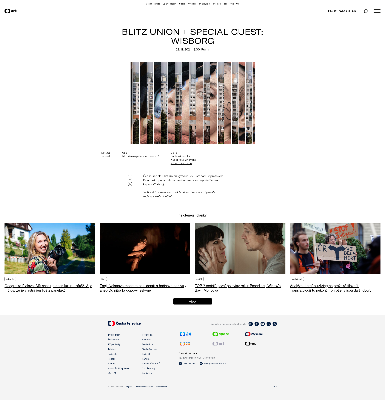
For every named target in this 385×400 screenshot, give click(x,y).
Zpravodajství (169, 3)
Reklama (146, 339)
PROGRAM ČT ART (343, 11)
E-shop (111, 363)
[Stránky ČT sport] (221, 334)
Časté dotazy (148, 368)
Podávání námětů (151, 363)
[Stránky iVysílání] (260, 334)
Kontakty (147, 373)
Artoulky (10, 279)
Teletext (112, 349)
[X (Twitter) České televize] (268, 325)
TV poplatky (114, 344)
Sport (182, 3)
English (129, 386)
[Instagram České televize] (250, 325)
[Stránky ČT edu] (260, 343)
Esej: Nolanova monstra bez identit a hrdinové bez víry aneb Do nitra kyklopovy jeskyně (143, 288)
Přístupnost (161, 386)
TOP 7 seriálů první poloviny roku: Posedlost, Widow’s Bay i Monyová (238, 288)
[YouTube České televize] (262, 325)
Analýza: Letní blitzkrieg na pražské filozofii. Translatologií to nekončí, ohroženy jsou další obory (330, 288)
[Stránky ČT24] (185, 334)
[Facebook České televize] (256, 325)
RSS (275, 386)
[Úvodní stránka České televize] (124, 324)
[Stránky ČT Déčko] (185, 344)
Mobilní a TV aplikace (118, 368)
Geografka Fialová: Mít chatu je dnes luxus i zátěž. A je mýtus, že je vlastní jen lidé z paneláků (48, 288)
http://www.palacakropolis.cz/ (140, 156)
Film (103, 279)
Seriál (199, 279)
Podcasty (112, 353)
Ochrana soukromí (144, 386)
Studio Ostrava (149, 349)
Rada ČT (146, 353)
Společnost (297, 279)
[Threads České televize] (274, 325)
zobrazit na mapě (181, 163)
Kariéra (145, 358)
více (192, 301)
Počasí (111, 358)
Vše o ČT (234, 3)
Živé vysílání (114, 339)
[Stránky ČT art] (218, 344)
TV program (204, 3)
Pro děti (217, 3)
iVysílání (192, 3)
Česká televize (153, 3)
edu (225, 3)
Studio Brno (148, 344)
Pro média (147, 334)
